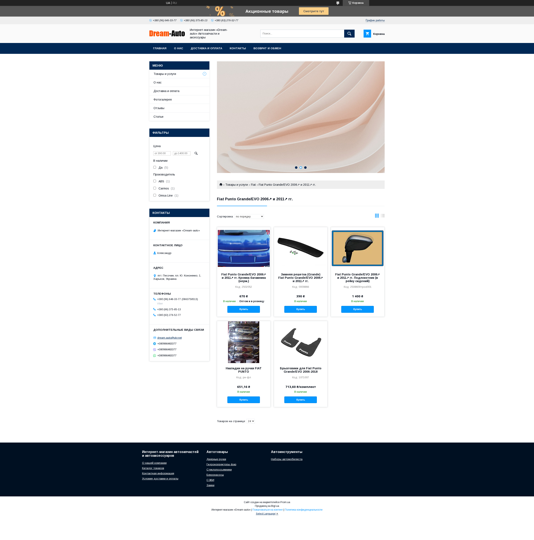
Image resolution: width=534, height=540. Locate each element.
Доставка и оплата (206, 48)
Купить (243, 309)
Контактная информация (158, 473)
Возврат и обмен (267, 48)
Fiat (253, 184)
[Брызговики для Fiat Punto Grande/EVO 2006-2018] (300, 342)
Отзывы (159, 108)
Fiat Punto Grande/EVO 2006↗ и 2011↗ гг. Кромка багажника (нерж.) (243, 278)
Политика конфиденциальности (303, 509)
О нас (178, 48)
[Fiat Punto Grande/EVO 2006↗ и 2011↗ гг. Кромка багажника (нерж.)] (243, 248)
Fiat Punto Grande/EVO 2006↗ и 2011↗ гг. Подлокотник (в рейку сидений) (357, 278)
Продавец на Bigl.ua (267, 506)
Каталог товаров (153, 468)
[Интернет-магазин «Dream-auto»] (167, 35)
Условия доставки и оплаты (160, 478)
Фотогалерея (163, 99)
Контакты (238, 48)
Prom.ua (285, 502)
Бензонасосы (215, 474)
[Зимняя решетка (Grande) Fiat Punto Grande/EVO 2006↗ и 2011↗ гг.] (300, 248)
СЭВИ (210, 480)
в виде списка (383, 217)
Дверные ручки (216, 459)
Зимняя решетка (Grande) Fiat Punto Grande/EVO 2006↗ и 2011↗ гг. (300, 278)
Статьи (158, 116)
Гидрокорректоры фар (221, 464)
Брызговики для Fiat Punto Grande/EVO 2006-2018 (300, 370)
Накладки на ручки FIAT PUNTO (244, 370)
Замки (210, 485)
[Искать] (349, 34)
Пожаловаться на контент (267, 509)
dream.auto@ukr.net (169, 337)
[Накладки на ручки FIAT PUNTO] (243, 342)
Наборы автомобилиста (286, 459)
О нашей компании (154, 462)
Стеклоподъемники (219, 469)
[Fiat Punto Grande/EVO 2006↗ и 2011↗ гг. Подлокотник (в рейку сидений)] (357, 248)
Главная (159, 48)
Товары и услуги (236, 184)
